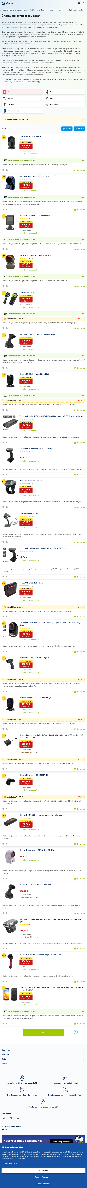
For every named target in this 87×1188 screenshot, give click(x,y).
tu (39, 82)
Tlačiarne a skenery (56, 10)
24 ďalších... (43, 1032)
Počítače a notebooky (38, 10)
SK (6, 1129)
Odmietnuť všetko (43, 1183)
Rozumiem (43, 1171)
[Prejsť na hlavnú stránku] (7, 3)
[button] (43, 1050)
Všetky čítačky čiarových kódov (15, 119)
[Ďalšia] (75, 1032)
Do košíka (81, 170)
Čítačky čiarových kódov (74, 10)
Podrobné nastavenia (43, 1177)
